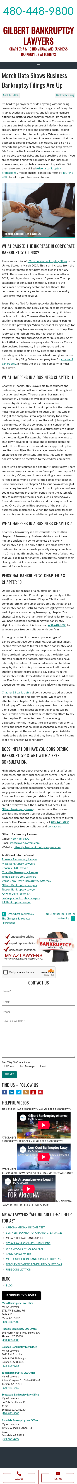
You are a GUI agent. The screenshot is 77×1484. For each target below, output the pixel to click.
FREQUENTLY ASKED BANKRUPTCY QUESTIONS (34, 1264)
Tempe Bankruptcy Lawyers (19, 876)
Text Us (58, 1479)
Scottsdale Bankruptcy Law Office (20, 1395)
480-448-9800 (38, 11)
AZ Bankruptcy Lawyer (16, 902)
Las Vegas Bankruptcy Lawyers (21, 898)
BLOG (9, 1285)
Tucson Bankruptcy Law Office (18, 1373)
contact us (54, 826)
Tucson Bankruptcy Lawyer (19, 889)
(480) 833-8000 (10, 1340)
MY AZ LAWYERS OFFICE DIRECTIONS (28, 1243)
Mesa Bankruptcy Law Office (17, 1303)
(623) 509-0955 (10, 1366)
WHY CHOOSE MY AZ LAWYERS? (25, 1249)
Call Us (19, 1479)
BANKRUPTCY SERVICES (21, 1295)
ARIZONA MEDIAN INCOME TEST (25, 1227)
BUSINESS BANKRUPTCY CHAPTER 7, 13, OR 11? (34, 1233)
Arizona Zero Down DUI (17, 893)
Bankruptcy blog (65, 95)
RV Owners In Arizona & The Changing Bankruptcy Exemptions (18, 918)
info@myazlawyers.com (25, 843)
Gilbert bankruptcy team (17, 809)
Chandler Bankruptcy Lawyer (20, 872)
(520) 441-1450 (10, 1388)
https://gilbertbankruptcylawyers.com (37, 847)
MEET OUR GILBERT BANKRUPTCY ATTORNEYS (33, 1259)
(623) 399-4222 (10, 1439)
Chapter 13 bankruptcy (16, 692)
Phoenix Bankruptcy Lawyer (19, 859)
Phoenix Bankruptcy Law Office (19, 1329)
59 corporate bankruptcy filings (47, 261)
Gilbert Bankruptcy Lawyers (38, 35)
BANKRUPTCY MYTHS (19, 1254)
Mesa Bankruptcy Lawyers (18, 863)
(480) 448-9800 (10, 1322)
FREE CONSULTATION (18, 1270)
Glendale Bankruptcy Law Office (19, 1347)
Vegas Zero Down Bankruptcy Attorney (26, 881)
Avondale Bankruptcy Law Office (20, 1420)
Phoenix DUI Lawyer (15, 868)
